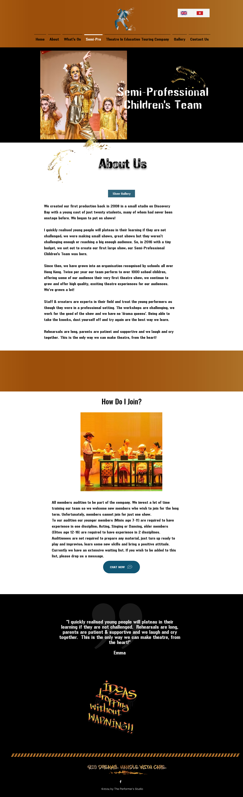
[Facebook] (120, 782)
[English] (186, 13)
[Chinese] (202, 13)
